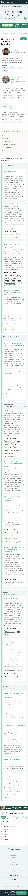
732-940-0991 (8, 174)
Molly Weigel (15, 50)
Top (3, 817)
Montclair (5, 821)
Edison (5, 831)
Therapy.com (20, 885)
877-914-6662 (21, 204)
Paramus (5, 839)
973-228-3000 (21, 725)
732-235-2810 (8, 247)
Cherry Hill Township (9, 826)
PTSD (14, 869)
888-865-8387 (8, 552)
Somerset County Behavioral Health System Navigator (13, 463)
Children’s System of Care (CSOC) (12, 497)
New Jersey (8, 6)
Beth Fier (14, 79)
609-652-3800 (8, 764)
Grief (14, 867)
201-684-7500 (8, 644)
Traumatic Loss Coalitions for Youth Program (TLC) (13, 244)
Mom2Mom (8, 204)
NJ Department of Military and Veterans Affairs (14, 548)
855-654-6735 (8, 373)
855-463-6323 (8, 500)
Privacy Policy (21, 886)
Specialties (19, 65)
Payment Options (12, 65)
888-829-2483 (8, 295)
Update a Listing (7, 886)
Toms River (6, 824)
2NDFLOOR (8, 411)
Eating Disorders (14, 864)
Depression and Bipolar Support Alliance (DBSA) (12, 291)
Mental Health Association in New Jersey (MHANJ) (13, 694)
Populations (10, 95)
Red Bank (5, 837)
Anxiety (14, 857)
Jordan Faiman (8, 107)
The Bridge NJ (9, 725)
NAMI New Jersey (10, 171)
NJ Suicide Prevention (11, 371)
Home (2, 6)
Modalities (4, 65)
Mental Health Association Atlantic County (13, 760)
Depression (14, 860)
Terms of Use (14, 886)
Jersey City (6, 829)
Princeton (5, 834)
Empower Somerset (10, 598)
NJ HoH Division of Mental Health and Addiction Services (14, 344)
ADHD (14, 862)
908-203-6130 (8, 466)
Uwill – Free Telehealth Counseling (11, 641)
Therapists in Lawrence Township (10, 33)
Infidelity (14, 871)
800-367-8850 (8, 697)
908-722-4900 (8, 601)
